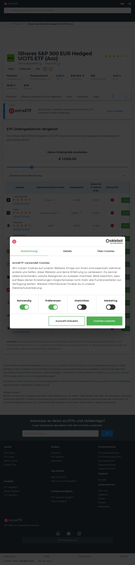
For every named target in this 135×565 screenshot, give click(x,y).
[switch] (53, 307)
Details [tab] (67, 251)
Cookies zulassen (104, 320)
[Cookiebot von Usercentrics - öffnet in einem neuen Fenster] (108, 241)
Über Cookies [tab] (105, 251)
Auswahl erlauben (66, 320)
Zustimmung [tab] (29, 251)
